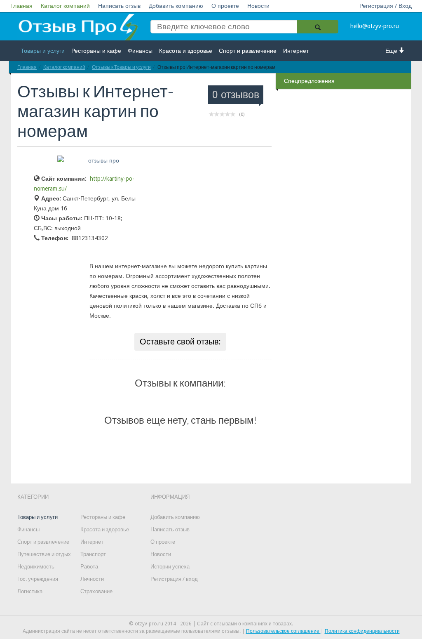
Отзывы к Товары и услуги (121, 67)
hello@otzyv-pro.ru (374, 26)
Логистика (29, 591)
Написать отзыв (119, 5)
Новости (258, 5)
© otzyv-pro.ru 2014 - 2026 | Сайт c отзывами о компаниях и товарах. (211, 624)
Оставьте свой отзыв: (180, 342)
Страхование (96, 591)
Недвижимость (35, 567)
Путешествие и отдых (44, 554)
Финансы (140, 50)
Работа (89, 567)
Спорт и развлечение (248, 50)
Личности (92, 579)
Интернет (296, 50)
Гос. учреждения (37, 579)
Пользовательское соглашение (283, 631)
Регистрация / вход (174, 579)
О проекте (225, 5)
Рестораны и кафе (96, 50)
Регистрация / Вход (385, 5)
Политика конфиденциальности (362, 631)
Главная (21, 5)
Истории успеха (170, 567)
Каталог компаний (65, 5)
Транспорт (93, 554)
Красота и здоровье (185, 50)
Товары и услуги (43, 50)
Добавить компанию (176, 5)
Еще (392, 50)
